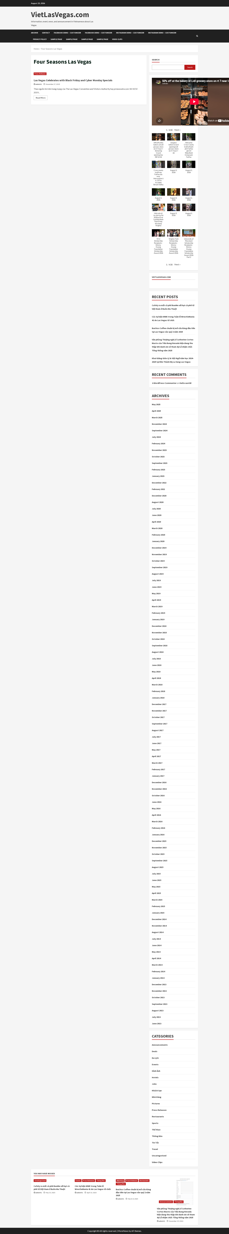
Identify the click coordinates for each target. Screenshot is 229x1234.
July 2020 (156, 508)
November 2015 (159, 847)
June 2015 (156, 880)
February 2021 (158, 489)
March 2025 (157, 417)
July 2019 (156, 580)
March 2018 (157, 684)
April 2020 (156, 521)
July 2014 (156, 938)
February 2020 (158, 534)
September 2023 (159, 463)
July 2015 (156, 873)
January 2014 (158, 978)
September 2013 (159, 1004)
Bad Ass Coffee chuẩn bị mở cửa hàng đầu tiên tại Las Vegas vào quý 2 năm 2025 (133, 1192)
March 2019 (157, 606)
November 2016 (159, 789)
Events (155, 1064)
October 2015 (158, 854)
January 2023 (158, 476)
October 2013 (158, 997)
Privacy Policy (40, 39)
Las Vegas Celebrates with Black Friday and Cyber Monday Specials (73, 80)
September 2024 (159, 430)
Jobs (154, 1084)
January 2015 (158, 912)
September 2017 (159, 723)
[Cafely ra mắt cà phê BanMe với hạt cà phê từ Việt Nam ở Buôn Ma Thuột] (53, 1181)
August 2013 (157, 1010)
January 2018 (158, 697)
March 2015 (157, 899)
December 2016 (159, 782)
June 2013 (156, 1023)
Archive (34, 33)
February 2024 (158, 443)
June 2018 (156, 665)
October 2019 (158, 560)
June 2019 (156, 587)
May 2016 (156, 808)
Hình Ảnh (156, 1071)
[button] (177, 130)
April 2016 (156, 815)
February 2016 (158, 828)
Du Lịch (155, 1058)
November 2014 (159, 925)
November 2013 (159, 991)
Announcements (160, 1044)
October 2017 (158, 717)
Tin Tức (155, 1142)
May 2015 (156, 886)
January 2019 (158, 619)
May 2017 (156, 749)
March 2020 (157, 528)
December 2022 (159, 482)
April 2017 (156, 756)
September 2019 (159, 567)
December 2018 (159, 626)
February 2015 (158, 906)
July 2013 (156, 1017)
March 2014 (157, 964)
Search (156, 59)
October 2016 (158, 795)
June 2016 (156, 802)
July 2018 (156, 658)
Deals (154, 1051)
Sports (155, 1123)
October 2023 (158, 456)
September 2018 (159, 645)
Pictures (156, 1103)
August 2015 (157, 867)
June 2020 (156, 515)
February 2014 (158, 971)
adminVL (39, 84)
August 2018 (157, 652)
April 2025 (156, 411)
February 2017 (158, 769)
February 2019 (158, 613)
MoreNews (123, 1231)
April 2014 (156, 958)
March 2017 (157, 763)
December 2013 (159, 984)
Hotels (155, 1077)
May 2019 (156, 593)
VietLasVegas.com (60, 14)
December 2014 (159, 919)
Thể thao (156, 1129)
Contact (46, 33)
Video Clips (117, 39)
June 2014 (156, 945)
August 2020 (157, 502)
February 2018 (158, 691)
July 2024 (156, 437)
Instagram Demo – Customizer (130, 33)
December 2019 (159, 547)
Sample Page (56, 39)
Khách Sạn (157, 1090)
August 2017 (157, 730)
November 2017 (159, 710)
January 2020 (158, 541)
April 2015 (156, 893)
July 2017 (156, 736)
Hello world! (185, 383)
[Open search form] (197, 36)
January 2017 (158, 776)
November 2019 (159, 554)
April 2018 (156, 678)
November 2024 (159, 424)
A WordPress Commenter (164, 383)
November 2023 (159, 450)
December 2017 (159, 704)
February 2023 (158, 469)
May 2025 (156, 404)
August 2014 (157, 932)
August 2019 (157, 573)
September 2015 (159, 860)
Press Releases (40, 74)
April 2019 (156, 600)
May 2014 (156, 951)
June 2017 (156, 743)
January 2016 (158, 834)
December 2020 (159, 495)
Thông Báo (157, 1136)
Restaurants (158, 1116)
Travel (155, 1149)
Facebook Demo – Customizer (67, 33)
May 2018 (156, 671)
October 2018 (158, 639)
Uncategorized (159, 1155)
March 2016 (157, 821)
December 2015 (159, 841)
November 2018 (159, 632)
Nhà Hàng (156, 1097)
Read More (42, 98)
